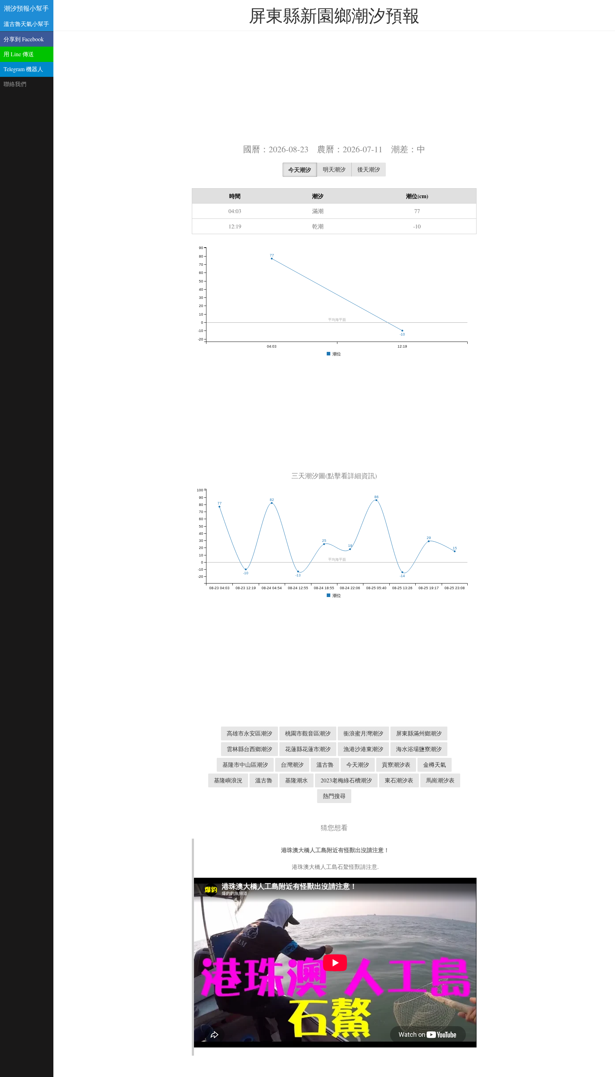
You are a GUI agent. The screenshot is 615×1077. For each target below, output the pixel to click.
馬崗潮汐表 (440, 780)
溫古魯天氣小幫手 (26, 23)
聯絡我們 (15, 84)
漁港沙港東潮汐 (363, 749)
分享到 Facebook (24, 39)
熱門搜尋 (334, 795)
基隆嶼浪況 (228, 780)
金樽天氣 (434, 764)
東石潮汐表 (399, 780)
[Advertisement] (334, 86)
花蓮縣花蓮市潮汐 (308, 749)
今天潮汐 (299, 169)
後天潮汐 (368, 169)
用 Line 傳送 (19, 54)
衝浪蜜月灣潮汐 (363, 733)
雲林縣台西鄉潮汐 (249, 749)
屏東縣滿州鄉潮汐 (419, 733)
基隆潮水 (296, 780)
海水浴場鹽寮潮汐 (419, 749)
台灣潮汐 (292, 764)
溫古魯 (324, 764)
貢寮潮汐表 (396, 764)
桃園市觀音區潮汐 (308, 733)
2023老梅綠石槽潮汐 (346, 780)
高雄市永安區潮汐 (249, 733)
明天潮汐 (334, 169)
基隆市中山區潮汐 (245, 764)
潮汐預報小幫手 (26, 8)
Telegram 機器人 (23, 69)
